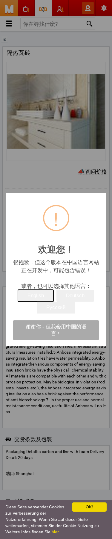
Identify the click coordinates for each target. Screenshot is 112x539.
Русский (56, 307)
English (35, 295)
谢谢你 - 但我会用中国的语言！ (56, 330)
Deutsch (75, 295)
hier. (56, 531)
